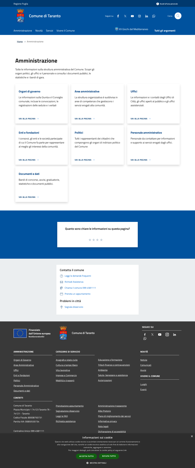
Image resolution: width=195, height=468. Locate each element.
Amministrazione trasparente (112, 406)
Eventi (143, 389)
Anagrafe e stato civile (67, 360)
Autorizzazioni (105, 380)
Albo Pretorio (104, 411)
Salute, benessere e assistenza (113, 375)
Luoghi (143, 384)
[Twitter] (124, 16)
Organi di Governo (22, 360)
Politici (17, 380)
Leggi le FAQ (62, 416)
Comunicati (145, 365)
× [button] (192, 436)
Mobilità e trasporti (65, 380)
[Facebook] (117, 16)
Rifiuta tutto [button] (109, 456)
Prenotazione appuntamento (70, 406)
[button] (97, 463)
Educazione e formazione (110, 359)
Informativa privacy (107, 421)
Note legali (103, 426)
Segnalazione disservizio (67, 411)
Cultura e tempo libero (67, 365)
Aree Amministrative (24, 365)
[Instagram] (138, 16)
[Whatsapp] (152, 16)
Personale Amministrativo (26, 385)
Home (20, 41)
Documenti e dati (22, 390)
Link (124, 450)
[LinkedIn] (145, 16)
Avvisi (143, 370)
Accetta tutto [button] (86, 456)
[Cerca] (178, 15)
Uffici (16, 370)
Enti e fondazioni (22, 375)
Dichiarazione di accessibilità (112, 431)
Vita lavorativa (63, 370)
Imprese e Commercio (66, 375)
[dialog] (97, 450)
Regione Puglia (21, 3)
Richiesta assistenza (66, 421)
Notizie (143, 360)
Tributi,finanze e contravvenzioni (114, 365)
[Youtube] (131, 16)
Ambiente (102, 370)
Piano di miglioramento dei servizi (114, 416)
